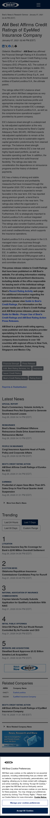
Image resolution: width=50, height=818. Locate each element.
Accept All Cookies (25, 810)
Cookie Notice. (40, 797)
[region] (25, 786)
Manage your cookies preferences (25, 802)
